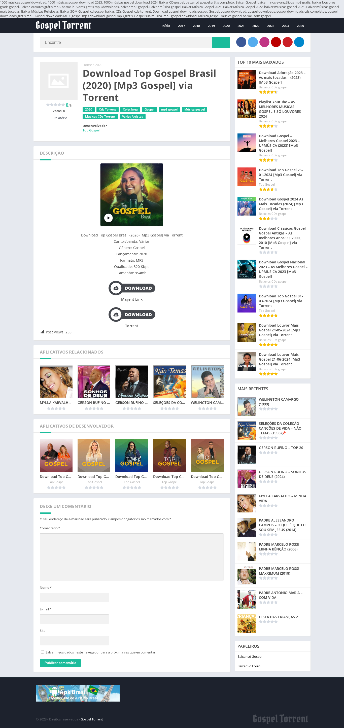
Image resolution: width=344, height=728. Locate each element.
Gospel (149, 109)
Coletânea (130, 109)
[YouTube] (276, 42)
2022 (255, 25)
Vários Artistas (132, 116)
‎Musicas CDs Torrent (100, 116)
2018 (196, 25)
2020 (226, 25)
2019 (211, 25)
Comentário (50, 528)
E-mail (45, 609)
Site (42, 630)
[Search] (221, 42)
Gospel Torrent (92, 719)
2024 (285, 25)
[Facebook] (241, 42)
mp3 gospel (169, 109)
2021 (241, 25)
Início (166, 25)
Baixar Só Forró (248, 666)
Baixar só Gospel (249, 656)
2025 (300, 25)
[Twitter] (253, 42)
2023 (270, 25)
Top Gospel (91, 130)
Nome (46, 587)
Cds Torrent (107, 109)
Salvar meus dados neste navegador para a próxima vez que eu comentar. (101, 652)
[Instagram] (264, 42)
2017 (181, 25)
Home (87, 64)
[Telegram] (299, 42)
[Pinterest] (288, 42)
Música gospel (194, 109)
